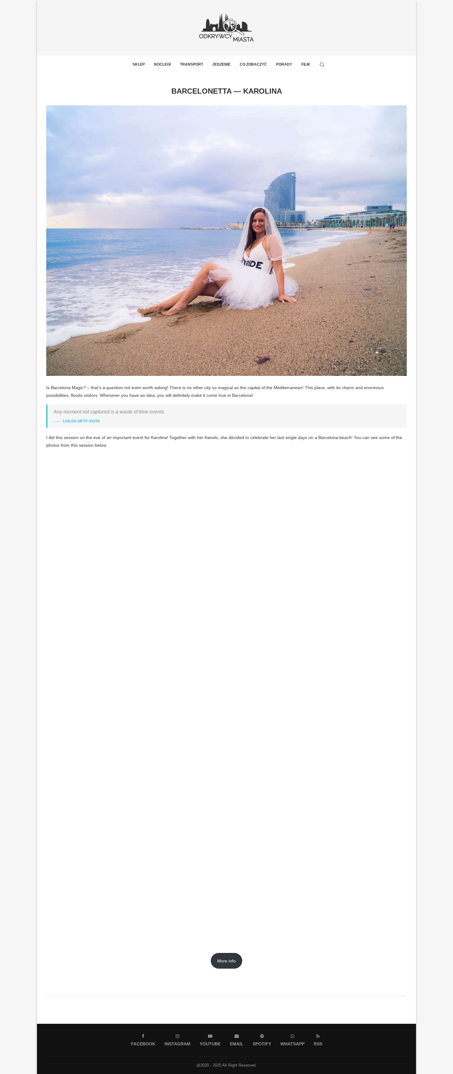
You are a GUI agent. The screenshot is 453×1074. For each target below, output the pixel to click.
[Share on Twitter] (231, 987)
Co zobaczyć (253, 64)
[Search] (322, 65)
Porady (284, 64)
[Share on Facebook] (225, 987)
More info (226, 960)
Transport (191, 64)
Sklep (139, 64)
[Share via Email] (245, 987)
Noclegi (162, 64)
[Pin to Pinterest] (238, 987)
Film (305, 64)
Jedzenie (221, 64)
